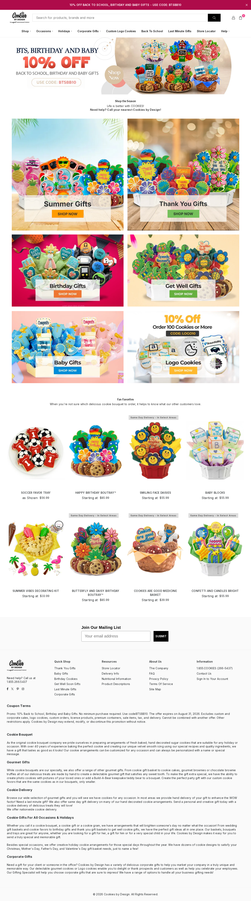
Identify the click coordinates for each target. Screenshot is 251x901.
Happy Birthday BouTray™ (95, 492)
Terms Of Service (161, 684)
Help (224, 31)
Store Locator (206, 31)
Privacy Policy (158, 678)
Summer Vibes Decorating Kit (36, 590)
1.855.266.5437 (17, 681)
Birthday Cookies (65, 678)
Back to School (152, 31)
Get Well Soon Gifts (67, 684)
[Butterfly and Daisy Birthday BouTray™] (95, 548)
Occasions (43, 31)
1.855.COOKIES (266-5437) (215, 668)
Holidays (64, 31)
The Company (158, 668)
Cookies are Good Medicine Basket (155, 592)
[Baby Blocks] (215, 450)
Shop (25, 31)
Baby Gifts (61, 673)
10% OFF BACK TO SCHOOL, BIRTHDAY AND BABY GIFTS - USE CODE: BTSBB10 (125, 4)
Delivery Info (110, 673)
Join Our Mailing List (101, 627)
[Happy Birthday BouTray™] (95, 450)
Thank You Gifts (65, 668)
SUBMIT (161, 636)
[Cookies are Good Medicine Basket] (155, 548)
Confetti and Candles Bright (215, 590)
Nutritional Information (116, 678)
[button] (240, 17)
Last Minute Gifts (179, 31)
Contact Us (204, 673)
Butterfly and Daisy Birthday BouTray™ (95, 592)
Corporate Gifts (88, 31)
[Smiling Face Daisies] (155, 450)
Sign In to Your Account (212, 678)
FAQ (152, 673)
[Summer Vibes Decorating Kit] (36, 548)
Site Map (155, 689)
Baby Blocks (215, 492)
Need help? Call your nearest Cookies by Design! (125, 109)
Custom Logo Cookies (121, 31)
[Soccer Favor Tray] (36, 450)
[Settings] (233, 17)
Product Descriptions (116, 684)
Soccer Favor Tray (36, 492)
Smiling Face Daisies (155, 492)
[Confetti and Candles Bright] (215, 548)
